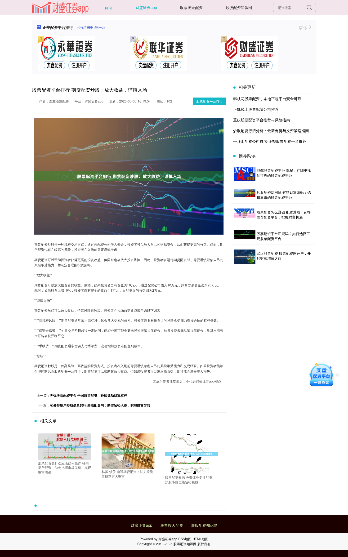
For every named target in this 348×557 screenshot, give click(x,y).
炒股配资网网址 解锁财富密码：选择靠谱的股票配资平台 (284, 195)
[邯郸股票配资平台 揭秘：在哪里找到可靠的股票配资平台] (244, 174)
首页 (108, 7)
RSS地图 (185, 538)
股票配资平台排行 (209, 101)
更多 (303, 28)
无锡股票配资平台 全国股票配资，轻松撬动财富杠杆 (88, 395)
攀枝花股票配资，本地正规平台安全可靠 (267, 98)
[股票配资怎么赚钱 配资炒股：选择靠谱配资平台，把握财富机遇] (244, 215)
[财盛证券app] (60, 7)
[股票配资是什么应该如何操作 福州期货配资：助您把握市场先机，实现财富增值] (64, 446)
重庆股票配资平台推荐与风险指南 (261, 120)
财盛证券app (146, 7)
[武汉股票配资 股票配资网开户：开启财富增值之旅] (244, 257)
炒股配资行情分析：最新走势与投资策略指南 (271, 130)
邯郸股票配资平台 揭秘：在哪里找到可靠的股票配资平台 (284, 173)
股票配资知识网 (184, 543)
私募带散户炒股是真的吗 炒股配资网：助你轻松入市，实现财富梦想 (100, 405)
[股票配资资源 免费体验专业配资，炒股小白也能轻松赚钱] (191, 453)
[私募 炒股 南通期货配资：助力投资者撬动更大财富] (128, 450)
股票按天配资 (191, 7)
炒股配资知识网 (239, 7)
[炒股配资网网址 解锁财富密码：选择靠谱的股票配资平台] (244, 195)
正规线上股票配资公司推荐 (256, 109)
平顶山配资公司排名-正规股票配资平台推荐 (269, 141)
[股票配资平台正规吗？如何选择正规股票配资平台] (244, 236)
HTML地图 (200, 538)
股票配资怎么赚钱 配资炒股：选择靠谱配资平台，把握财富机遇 (284, 214)
